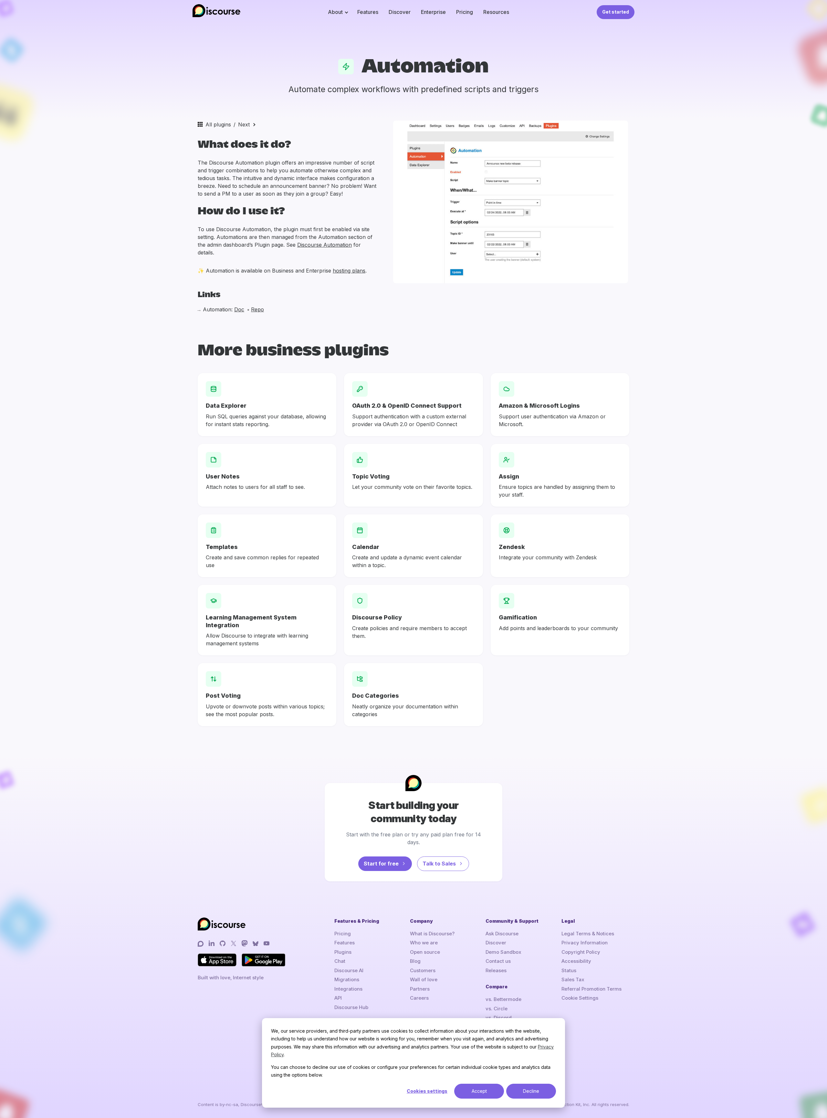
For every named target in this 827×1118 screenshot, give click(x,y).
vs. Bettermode (503, 999)
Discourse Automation (324, 245)
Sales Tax (572, 979)
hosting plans (349, 270)
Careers (419, 998)
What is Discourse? (432, 933)
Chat (339, 961)
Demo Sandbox (503, 952)
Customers (422, 970)
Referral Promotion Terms (591, 989)
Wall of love (423, 979)
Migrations (346, 979)
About (335, 12)
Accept (479, 1091)
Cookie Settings (579, 998)
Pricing (464, 12)
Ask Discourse (502, 933)
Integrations (348, 989)
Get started (615, 12)
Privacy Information (584, 943)
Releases (496, 970)
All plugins (218, 124)
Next (244, 124)
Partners (420, 989)
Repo (257, 309)
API (338, 998)
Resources (496, 12)
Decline (531, 1091)
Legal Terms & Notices (587, 933)
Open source (425, 952)
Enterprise (433, 12)
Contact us (498, 961)
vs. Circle (497, 1008)
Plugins (342, 952)
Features (367, 12)
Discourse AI (348, 970)
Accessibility (576, 961)
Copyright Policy (580, 952)
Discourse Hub (351, 1007)
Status (568, 970)
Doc (239, 309)
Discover (400, 12)
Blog (415, 961)
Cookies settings (427, 1091)
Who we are (424, 943)
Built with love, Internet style (231, 977)
